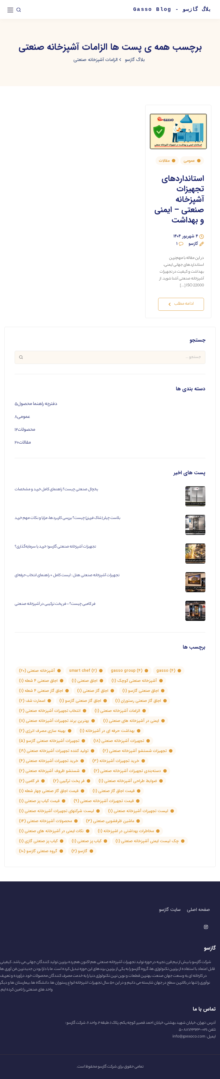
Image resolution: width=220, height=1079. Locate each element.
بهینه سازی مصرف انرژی (42, 731)
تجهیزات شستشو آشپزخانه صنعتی (135, 751)
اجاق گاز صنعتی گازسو (80, 701)
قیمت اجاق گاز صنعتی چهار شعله (48, 791)
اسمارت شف (32, 701)
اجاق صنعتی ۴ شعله (38, 681)
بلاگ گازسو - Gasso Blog (172, 9)
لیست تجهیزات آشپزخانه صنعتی (138, 811)
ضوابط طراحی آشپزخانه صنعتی (128, 781)
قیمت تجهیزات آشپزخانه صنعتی (104, 801)
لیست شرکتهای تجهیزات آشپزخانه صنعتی (56, 811)
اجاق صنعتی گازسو (140, 691)
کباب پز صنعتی (86, 841)
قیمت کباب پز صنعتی (39, 801)
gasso (165, 671)
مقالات (164, 160)
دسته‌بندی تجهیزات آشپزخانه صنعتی (127, 771)
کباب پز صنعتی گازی (38, 841)
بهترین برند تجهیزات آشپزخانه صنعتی (54, 721)
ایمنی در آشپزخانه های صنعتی (131, 721)
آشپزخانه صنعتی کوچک (134, 681)
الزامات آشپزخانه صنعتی (117, 711)
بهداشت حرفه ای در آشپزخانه (107, 731)
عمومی (189, 160)
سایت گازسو (169, 909)
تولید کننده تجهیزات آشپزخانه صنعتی (54, 751)
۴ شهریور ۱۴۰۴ (185, 237)
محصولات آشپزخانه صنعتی (45, 821)
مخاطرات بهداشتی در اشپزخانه (126, 831)
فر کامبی (29, 781)
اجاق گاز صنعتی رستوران (138, 701)
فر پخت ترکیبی (69, 781)
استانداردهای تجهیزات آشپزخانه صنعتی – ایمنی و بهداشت (179, 199)
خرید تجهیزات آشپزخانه (115, 761)
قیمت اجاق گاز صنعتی (114, 791)
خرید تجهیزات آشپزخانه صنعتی (48, 761)
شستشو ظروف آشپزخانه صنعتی (49, 771)
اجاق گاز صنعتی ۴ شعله (41, 691)
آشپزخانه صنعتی (37, 671)
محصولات (26, 430)
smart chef (83, 671)
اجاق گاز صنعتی (92, 691)
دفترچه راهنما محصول (37, 404)
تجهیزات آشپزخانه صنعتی (118, 741)
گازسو (193, 244)
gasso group (126, 671)
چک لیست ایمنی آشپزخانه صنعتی (147, 841)
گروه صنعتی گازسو (38, 851)
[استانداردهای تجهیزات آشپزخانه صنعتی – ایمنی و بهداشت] (178, 129)
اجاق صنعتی (84, 681)
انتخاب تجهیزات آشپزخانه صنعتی (49, 711)
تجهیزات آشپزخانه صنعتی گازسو (49, 741)
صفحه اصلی (198, 909)
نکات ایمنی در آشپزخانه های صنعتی (51, 831)
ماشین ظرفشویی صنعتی (110, 821)
